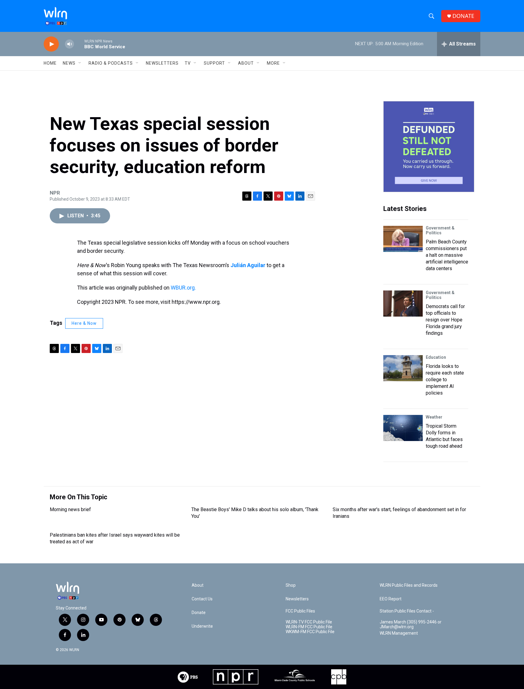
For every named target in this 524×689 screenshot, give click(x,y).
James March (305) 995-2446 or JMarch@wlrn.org (411, 624)
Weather (434, 417)
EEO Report (390, 599)
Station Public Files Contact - (407, 611)
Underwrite (202, 626)
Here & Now (84, 323)
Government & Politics (440, 230)
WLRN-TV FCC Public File (309, 622)
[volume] (69, 44)
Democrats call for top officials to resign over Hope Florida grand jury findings (445, 320)
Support (214, 63)
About (246, 63)
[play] (51, 44)
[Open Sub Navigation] (80, 63)
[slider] (79, 44)
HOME (50, 63)
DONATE (463, 16)
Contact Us (202, 599)
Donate (199, 612)
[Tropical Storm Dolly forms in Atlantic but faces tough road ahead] (403, 428)
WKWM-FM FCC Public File (310, 632)
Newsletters (162, 63)
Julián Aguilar (247, 265)
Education (436, 357)
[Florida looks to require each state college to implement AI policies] (403, 368)
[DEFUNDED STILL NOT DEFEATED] (429, 146)
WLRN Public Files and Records (409, 585)
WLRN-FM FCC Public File (309, 627)
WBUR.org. (183, 287)
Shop (291, 585)
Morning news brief (70, 509)
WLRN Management (399, 633)
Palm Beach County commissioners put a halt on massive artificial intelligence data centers (447, 255)
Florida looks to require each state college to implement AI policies (445, 379)
